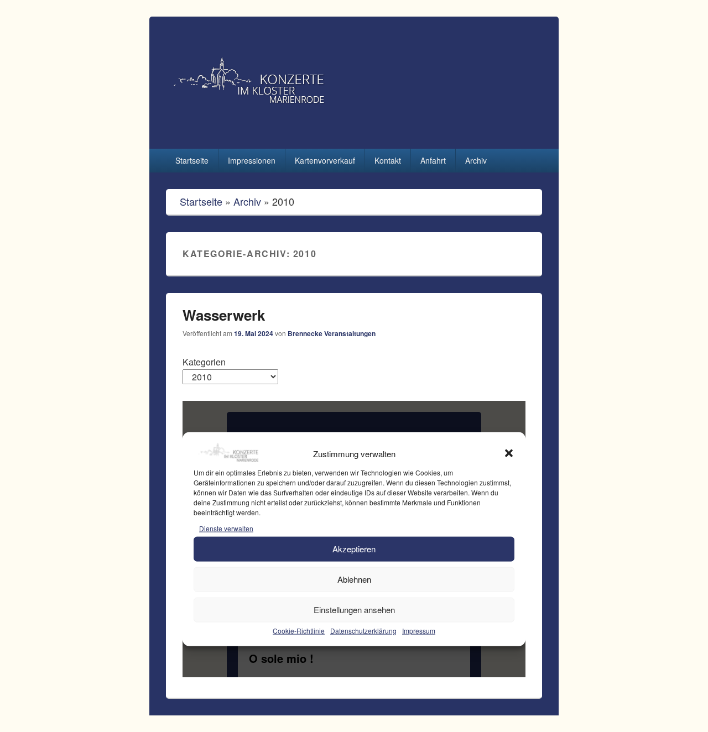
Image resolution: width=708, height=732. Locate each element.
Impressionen (251, 160)
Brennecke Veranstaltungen (332, 333)
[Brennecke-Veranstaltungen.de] (289, 128)
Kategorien (204, 361)
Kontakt (387, 160)
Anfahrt (433, 160)
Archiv (476, 160)
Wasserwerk (224, 315)
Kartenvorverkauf (325, 160)
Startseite (192, 160)
